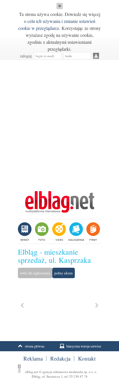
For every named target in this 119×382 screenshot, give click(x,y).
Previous (22, 305)
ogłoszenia (75, 231)
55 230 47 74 (78, 376)
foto (41, 231)
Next (96, 305)
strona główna (34, 346)
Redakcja (60, 358)
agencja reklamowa (55, 372)
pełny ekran (63, 273)
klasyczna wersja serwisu (83, 346)
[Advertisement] (59, 122)
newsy (25, 231)
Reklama (33, 358)
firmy (92, 231)
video (58, 231)
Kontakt (87, 358)
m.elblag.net (59, 202)
